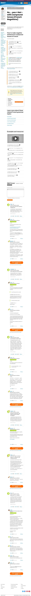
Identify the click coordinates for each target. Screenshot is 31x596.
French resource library (14, 584)
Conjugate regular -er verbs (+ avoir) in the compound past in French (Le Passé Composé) (3, 42)
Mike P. (11, 336)
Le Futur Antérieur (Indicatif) (11, 121)
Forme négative (9, 116)
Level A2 (19, 7)
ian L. (11, 536)
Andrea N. (12, 411)
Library (12, 7)
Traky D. (11, 555)
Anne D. (11, 391)
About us (12, 588)
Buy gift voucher (13, 585)
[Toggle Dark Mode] (21, 3)
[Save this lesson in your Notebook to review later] (3, 23)
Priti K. (11, 204)
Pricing (2, 588)
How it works (3, 584)
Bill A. (11, 545)
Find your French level (19, 101)
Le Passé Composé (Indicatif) (11, 118)
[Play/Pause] (17, 42)
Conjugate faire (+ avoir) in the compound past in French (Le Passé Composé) (3, 66)
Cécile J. (11, 219)
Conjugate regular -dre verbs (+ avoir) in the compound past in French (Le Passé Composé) (3, 58)
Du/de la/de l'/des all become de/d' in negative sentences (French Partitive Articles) (3, 35)
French (9, 7)
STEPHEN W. (12, 269)
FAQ (1, 585)
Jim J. (11, 309)
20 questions (2, 25)
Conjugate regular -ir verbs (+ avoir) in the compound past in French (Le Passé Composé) (3, 50)
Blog (22, 584)
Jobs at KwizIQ (23, 585)
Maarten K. (12, 241)
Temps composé (9, 125)
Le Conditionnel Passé (10, 123)
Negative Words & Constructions (12, 8)
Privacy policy (3, 595)
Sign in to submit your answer (16, 263)
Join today (19, 264)
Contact (22, 588)
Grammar (15, 7)
